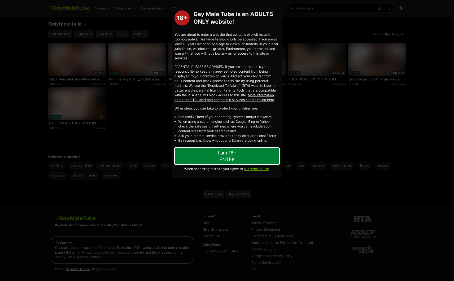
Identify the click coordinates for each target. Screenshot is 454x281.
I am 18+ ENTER (227, 156)
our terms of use (256, 169)
